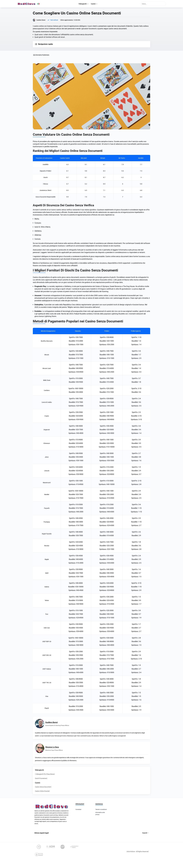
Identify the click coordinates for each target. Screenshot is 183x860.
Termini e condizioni (101, 809)
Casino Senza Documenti (43, 787)
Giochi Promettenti (41, 778)
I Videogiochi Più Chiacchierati (45, 774)
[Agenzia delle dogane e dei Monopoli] (50, 847)
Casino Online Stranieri (42, 791)
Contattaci (78, 809)
